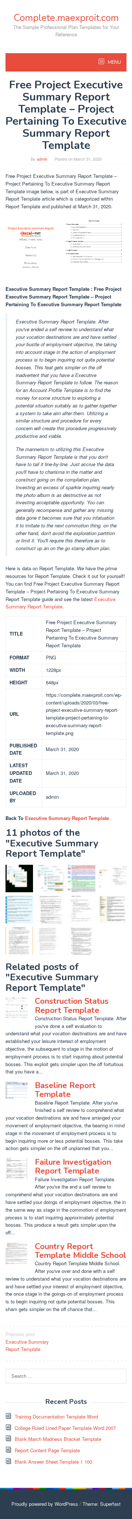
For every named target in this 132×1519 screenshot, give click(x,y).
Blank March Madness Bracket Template (58, 1438)
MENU (114, 62)
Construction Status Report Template (72, 1005)
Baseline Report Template (65, 1090)
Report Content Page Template (47, 1450)
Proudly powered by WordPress (44, 1503)
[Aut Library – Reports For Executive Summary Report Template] (81, 878)
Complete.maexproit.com (66, 17)
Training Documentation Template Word (56, 1416)
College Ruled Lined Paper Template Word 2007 (65, 1427)
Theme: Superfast (101, 1503)
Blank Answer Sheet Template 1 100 (53, 1461)
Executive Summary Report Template (60, 603)
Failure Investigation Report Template (73, 1166)
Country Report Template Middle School (80, 1251)
